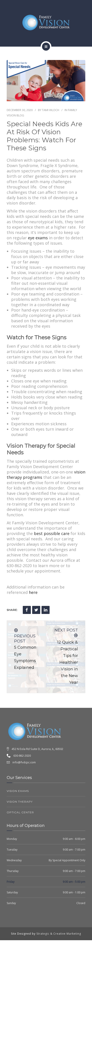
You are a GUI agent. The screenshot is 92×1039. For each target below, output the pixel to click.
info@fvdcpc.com (24, 762)
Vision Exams (18, 791)
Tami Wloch (50, 110)
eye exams (38, 237)
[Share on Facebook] (27, 610)
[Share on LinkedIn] (46, 610)
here (33, 592)
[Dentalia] (46, 22)
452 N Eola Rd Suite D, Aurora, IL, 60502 (37, 749)
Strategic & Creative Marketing (58, 934)
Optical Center (20, 812)
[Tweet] (36, 610)
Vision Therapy (20, 801)
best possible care (51, 533)
